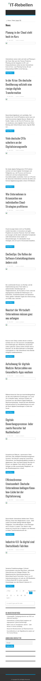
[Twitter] (22, 677)
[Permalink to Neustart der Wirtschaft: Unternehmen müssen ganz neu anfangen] (20, 325)
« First (8, 591)
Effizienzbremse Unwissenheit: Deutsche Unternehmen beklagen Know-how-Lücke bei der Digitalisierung (20, 488)
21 (7, 595)
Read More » (10, 73)
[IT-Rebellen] (20, 5)
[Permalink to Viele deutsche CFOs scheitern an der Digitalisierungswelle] (20, 153)
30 (17, 595)
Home (9, 20)
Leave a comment (20, 40)
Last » (8, 598)
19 (27, 593)
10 (16, 591)
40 (21, 595)
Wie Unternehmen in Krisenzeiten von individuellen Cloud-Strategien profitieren (17, 200)
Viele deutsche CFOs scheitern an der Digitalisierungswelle (16, 142)
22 (11, 595)
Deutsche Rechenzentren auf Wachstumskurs (20, 629)
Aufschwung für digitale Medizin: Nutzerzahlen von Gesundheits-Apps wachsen (19, 368)
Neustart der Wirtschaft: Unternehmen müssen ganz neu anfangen (19, 314)
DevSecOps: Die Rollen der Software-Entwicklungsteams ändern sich (20, 258)
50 (25, 595)
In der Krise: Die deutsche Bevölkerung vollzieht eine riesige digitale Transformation (19, 86)
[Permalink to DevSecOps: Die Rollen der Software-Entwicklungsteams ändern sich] (20, 269)
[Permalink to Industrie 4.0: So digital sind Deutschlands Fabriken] (20, 553)
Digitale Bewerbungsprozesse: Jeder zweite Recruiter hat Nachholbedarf (19, 426)
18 (23, 591)
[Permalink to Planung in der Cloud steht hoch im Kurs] (20, 43)
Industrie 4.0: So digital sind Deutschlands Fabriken (20, 544)
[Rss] (19, 677)
